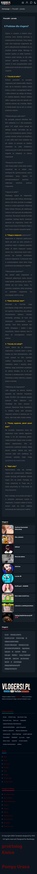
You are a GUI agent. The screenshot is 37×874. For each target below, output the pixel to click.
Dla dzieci (7, 823)
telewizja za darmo (15, 634)
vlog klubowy (26, 648)
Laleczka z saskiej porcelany (24, 606)
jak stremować (25, 658)
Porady (6, 774)
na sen (7, 634)
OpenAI (7, 662)
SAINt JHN (8, 658)
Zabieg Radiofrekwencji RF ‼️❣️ (23, 616)
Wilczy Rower (8, 798)
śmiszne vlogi (20, 638)
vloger (28, 737)
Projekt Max (7, 778)
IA (12, 651)
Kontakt (6, 767)
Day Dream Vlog (22, 717)
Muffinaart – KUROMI (21, 586)
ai (11, 662)
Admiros (17, 566)
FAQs (5, 771)
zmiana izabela (23, 741)
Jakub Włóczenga (9, 801)
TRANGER (14, 737)
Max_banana (19, 537)
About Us (7, 764)
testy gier (7, 655)
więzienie (14, 741)
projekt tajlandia (27, 734)
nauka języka (6, 734)
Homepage (6, 9)
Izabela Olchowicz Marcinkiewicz (12, 724)
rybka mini (16, 658)
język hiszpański (21, 727)
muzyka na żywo (9, 638)
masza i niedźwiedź (24, 655)
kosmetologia (17, 662)
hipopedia (23, 720)
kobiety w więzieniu (8, 730)
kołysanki (7, 651)
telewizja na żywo (24, 645)
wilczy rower (6, 741)
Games (24, 651)
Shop (5, 757)
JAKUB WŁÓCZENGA (9, 727)
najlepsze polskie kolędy (11, 641)
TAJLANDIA (6, 737)
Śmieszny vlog (8, 826)
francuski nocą (7, 720)
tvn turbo (21, 737)
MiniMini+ (14, 655)
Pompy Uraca (15, 866)
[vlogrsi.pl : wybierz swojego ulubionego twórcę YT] (5, 3)
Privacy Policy (8, 782)
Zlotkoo (6, 805)
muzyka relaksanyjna (11, 645)
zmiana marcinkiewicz (9, 744)
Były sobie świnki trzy (22, 596)
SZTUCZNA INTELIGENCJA (12, 648)
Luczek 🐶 (18, 576)
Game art (15, 720)
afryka (4, 717)
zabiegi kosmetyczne (11, 668)
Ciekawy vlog (8, 816)
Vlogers (6, 808)
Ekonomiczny (8, 819)
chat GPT (17, 651)
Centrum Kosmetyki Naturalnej (21, 528)
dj (26, 638)
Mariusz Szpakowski (21, 730)
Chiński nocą (12, 717)
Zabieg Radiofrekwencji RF (12, 665)
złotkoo (19, 744)
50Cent (17, 547)
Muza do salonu (20, 556)
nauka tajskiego (16, 734)
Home (5, 760)
